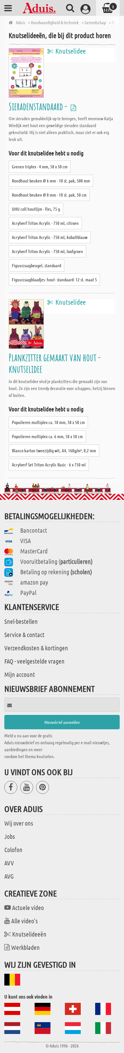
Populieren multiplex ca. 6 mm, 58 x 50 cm (47, 436)
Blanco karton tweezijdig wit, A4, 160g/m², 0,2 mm (54, 450)
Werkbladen (25, 947)
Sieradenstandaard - (39, 106)
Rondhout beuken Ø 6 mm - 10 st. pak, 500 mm (51, 180)
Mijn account (19, 674)
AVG (9, 876)
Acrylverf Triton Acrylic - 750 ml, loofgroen (47, 251)
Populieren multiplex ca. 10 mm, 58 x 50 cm (48, 422)
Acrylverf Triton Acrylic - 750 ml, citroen (45, 223)
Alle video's (24, 920)
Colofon (13, 849)
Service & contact (24, 634)
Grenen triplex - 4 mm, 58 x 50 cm (39, 166)
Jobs (9, 836)
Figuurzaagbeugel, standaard (36, 265)
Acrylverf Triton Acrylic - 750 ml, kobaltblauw (49, 237)
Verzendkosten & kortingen (36, 647)
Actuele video (28, 907)
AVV (9, 862)
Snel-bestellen (21, 621)
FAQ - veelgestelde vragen (34, 661)
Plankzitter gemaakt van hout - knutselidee (55, 363)
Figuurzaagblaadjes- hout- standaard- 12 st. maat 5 (54, 279)
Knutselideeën (29, 934)
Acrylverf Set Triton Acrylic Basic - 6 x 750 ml (49, 464)
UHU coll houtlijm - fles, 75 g (36, 209)
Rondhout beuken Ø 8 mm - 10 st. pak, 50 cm (49, 194)
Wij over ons (18, 823)
